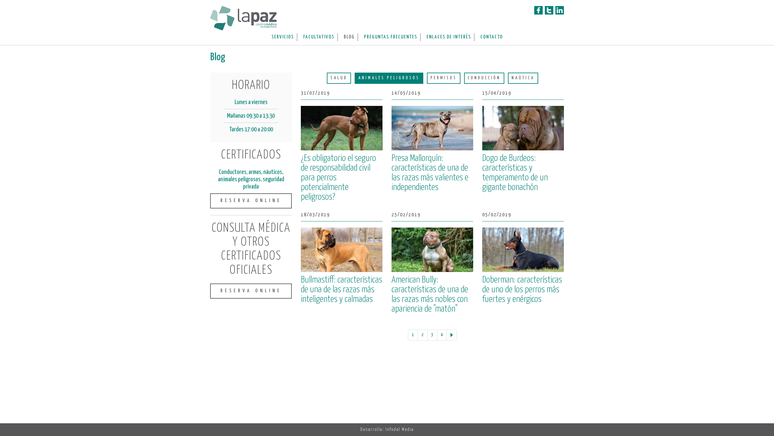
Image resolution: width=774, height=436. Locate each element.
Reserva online (250, 200)
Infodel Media (399, 429)
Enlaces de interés (449, 37)
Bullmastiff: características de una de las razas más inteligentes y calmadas (341, 289)
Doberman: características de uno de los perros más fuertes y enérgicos (522, 289)
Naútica (523, 78)
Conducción (484, 78)
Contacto (491, 37)
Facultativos (318, 37)
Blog (349, 37)
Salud (338, 78)
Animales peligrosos (389, 78)
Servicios (283, 37)
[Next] (452, 334)
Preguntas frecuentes (390, 37)
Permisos (444, 78)
